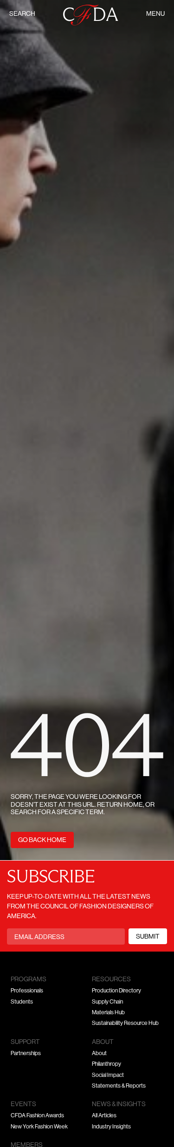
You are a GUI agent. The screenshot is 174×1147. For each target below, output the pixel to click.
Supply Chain (107, 1002)
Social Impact (108, 1075)
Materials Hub (108, 1013)
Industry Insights (111, 1127)
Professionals (27, 991)
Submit (148, 936)
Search (22, 14)
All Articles (104, 1116)
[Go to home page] (91, 15)
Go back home (42, 840)
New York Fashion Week (39, 1127)
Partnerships (26, 1053)
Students (22, 1002)
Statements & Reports (119, 1086)
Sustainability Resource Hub (125, 1023)
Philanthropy (106, 1064)
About (99, 1053)
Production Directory (116, 991)
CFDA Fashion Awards (37, 1116)
